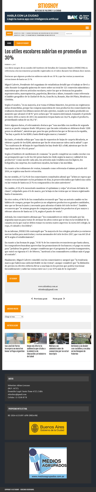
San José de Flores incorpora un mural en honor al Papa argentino (14, 348)
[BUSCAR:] (77, 33)
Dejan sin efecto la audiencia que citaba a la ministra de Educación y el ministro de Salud (36, 351)
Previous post (40, 298)
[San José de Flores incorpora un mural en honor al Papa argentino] (15, 342)
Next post (57, 298)
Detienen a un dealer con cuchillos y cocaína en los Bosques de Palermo (80, 350)
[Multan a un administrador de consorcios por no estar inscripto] (59, 342)
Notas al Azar (12, 325)
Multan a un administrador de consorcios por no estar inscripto (59, 350)
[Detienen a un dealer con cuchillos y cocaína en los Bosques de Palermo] (81, 342)
